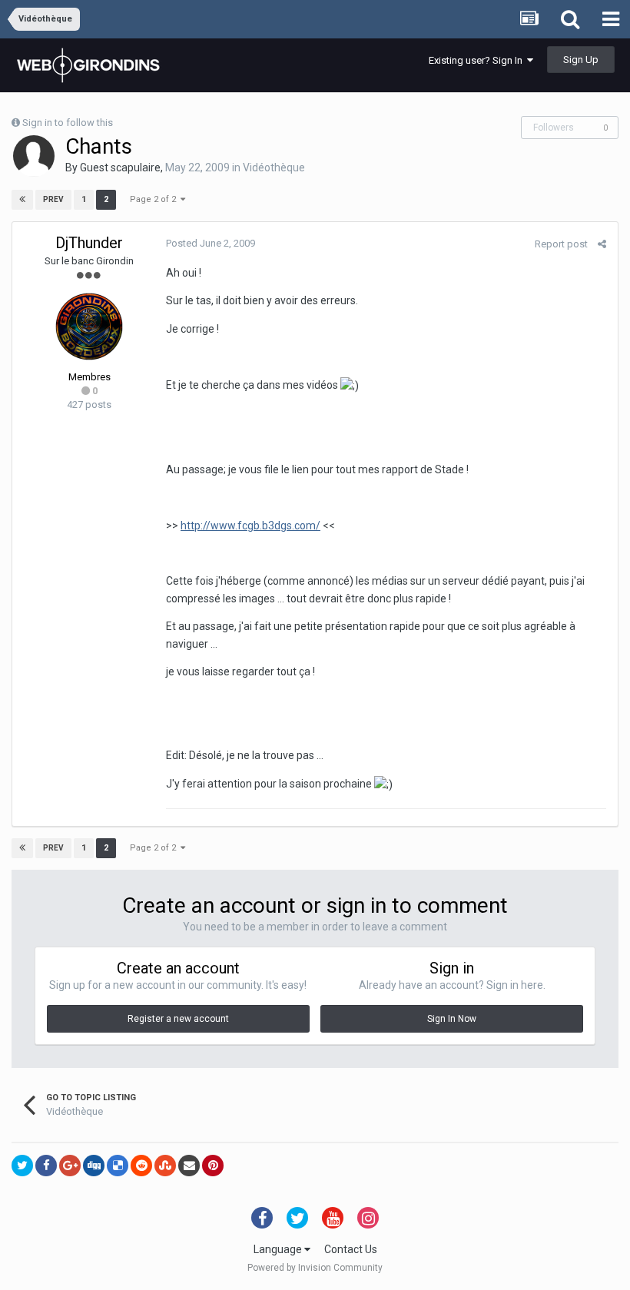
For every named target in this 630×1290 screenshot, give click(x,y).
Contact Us (350, 1249)
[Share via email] (189, 1165)
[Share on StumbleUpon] (165, 1165)
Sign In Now (451, 1018)
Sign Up (580, 59)
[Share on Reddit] (141, 1165)
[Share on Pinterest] (213, 1165)
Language (279, 1249)
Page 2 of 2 (155, 199)
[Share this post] (602, 244)
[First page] (22, 200)
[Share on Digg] (93, 1165)
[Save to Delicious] (117, 1165)
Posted (210, 243)
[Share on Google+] (70, 1165)
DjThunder (89, 243)
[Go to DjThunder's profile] (89, 326)
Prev (53, 199)
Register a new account (178, 1018)
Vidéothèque (274, 167)
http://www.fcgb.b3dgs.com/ (250, 525)
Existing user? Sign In (478, 60)
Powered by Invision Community (315, 1267)
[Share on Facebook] (46, 1165)
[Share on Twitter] (22, 1165)
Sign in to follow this (67, 122)
